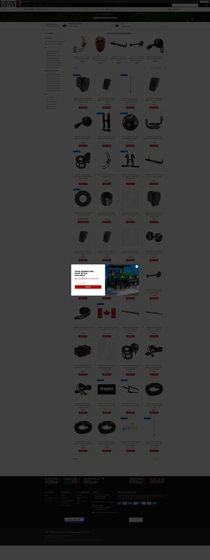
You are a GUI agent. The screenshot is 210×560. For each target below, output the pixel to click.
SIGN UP (88, 287)
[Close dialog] (136, 266)
